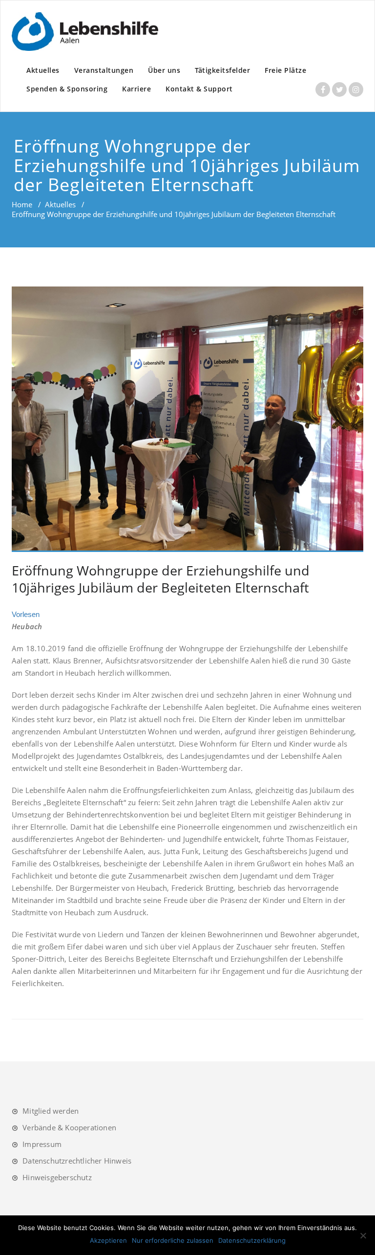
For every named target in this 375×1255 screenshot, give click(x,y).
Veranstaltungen (104, 70)
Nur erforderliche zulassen (172, 1240)
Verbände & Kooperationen (69, 1127)
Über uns (164, 70)
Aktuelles (43, 70)
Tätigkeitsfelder (222, 70)
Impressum (42, 1144)
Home (22, 204)
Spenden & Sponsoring (66, 88)
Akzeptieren (108, 1240)
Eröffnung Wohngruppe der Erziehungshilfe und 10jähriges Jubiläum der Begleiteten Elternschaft (161, 578)
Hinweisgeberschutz (57, 1177)
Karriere (136, 88)
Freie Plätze (285, 70)
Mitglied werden (50, 1111)
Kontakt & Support (199, 88)
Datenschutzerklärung (252, 1240)
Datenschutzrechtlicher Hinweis (76, 1161)
